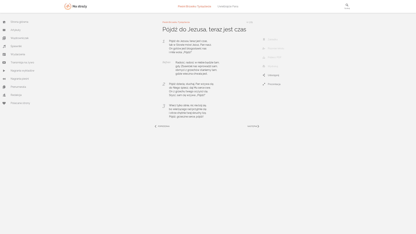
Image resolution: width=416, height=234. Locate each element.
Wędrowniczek (20, 38)
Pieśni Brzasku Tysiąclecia (194, 6)
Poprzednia (161, 126)
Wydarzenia (18, 54)
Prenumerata (18, 86)
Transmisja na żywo (22, 62)
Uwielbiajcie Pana (228, 6)
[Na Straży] (75, 6)
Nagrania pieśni (20, 78)
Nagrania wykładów (22, 70)
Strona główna (19, 21)
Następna (253, 126)
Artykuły (16, 30)
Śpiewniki (16, 46)
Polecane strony (20, 103)
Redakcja (16, 95)
